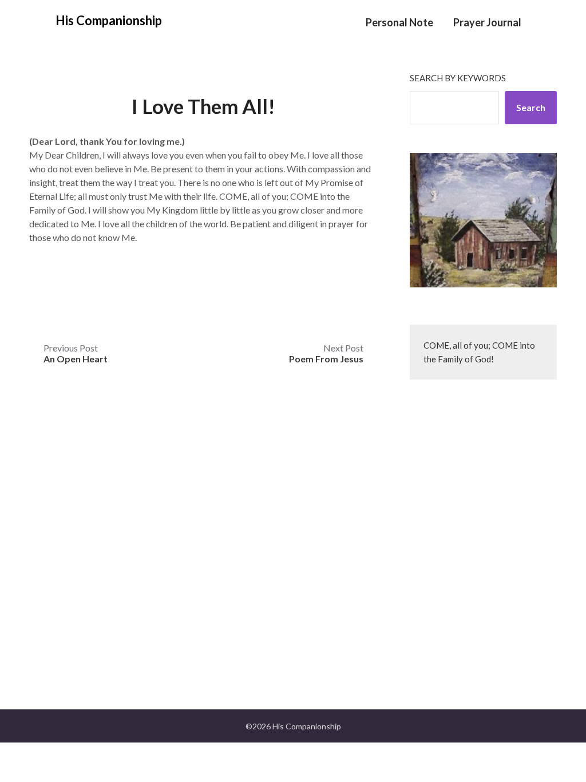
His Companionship (109, 20)
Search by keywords (458, 78)
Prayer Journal (487, 22)
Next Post (326, 353)
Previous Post (75, 353)
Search (530, 107)
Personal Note (399, 22)
